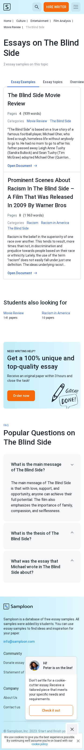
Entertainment (41, 21)
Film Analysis (63, 21)
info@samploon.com (19, 641)
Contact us (12, 707)
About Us (10, 697)
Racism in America (56, 313)
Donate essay (14, 663)
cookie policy (40, 744)
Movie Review (13, 27)
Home (8, 21)
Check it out (51, 710)
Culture (22, 21)
